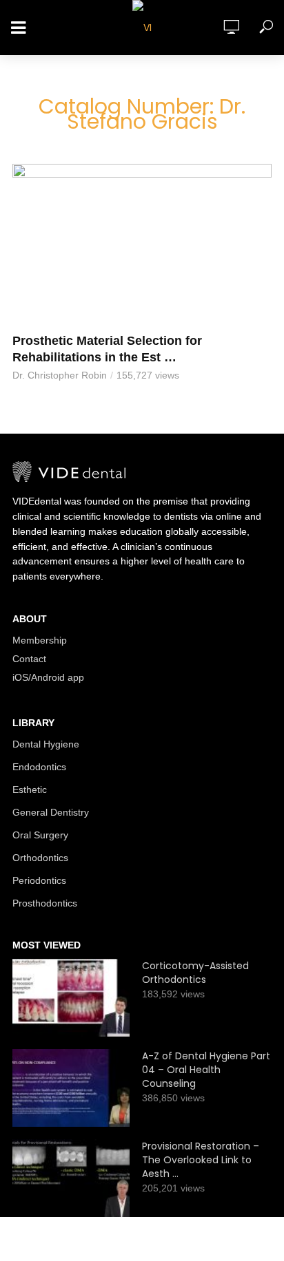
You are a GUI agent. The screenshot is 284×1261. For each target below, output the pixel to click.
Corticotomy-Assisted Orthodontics (195, 972)
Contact (29, 658)
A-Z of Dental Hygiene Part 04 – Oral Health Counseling (206, 1069)
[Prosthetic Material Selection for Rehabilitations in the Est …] (142, 245)
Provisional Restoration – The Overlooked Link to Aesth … (200, 1159)
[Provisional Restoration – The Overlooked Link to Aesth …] (71, 1178)
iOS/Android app (48, 677)
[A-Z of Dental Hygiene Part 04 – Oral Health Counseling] (71, 1088)
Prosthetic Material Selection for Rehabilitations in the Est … (107, 349)
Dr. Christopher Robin (59, 375)
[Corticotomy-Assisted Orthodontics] (71, 998)
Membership (39, 640)
